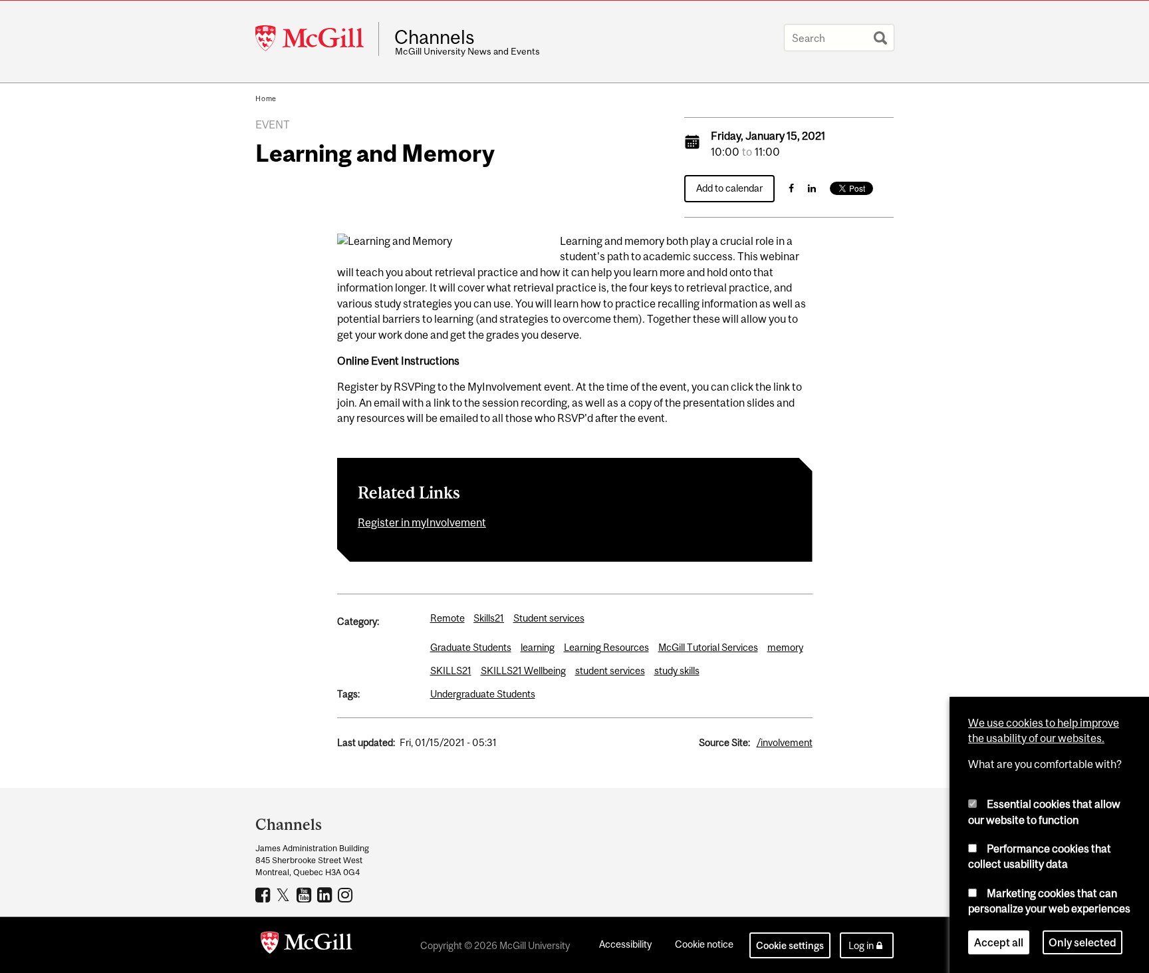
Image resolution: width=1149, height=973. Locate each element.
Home (266, 98)
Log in (861, 945)
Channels (434, 37)
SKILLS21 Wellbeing (523, 670)
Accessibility (625, 944)
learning (538, 647)
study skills (677, 670)
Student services (548, 618)
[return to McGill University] (306, 945)
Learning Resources (606, 647)
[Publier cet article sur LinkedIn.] (812, 188)
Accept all (998, 942)
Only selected (1082, 942)
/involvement (785, 742)
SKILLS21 (450, 670)
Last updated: (366, 742)
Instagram (347, 894)
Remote (447, 618)
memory (785, 647)
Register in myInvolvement (422, 522)
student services (610, 670)
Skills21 (488, 618)
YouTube (306, 894)
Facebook (264, 894)
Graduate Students (470, 647)
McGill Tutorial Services (708, 647)
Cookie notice (704, 944)
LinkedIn (326, 894)
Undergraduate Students (482, 693)
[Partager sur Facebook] (791, 188)
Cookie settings (790, 945)
